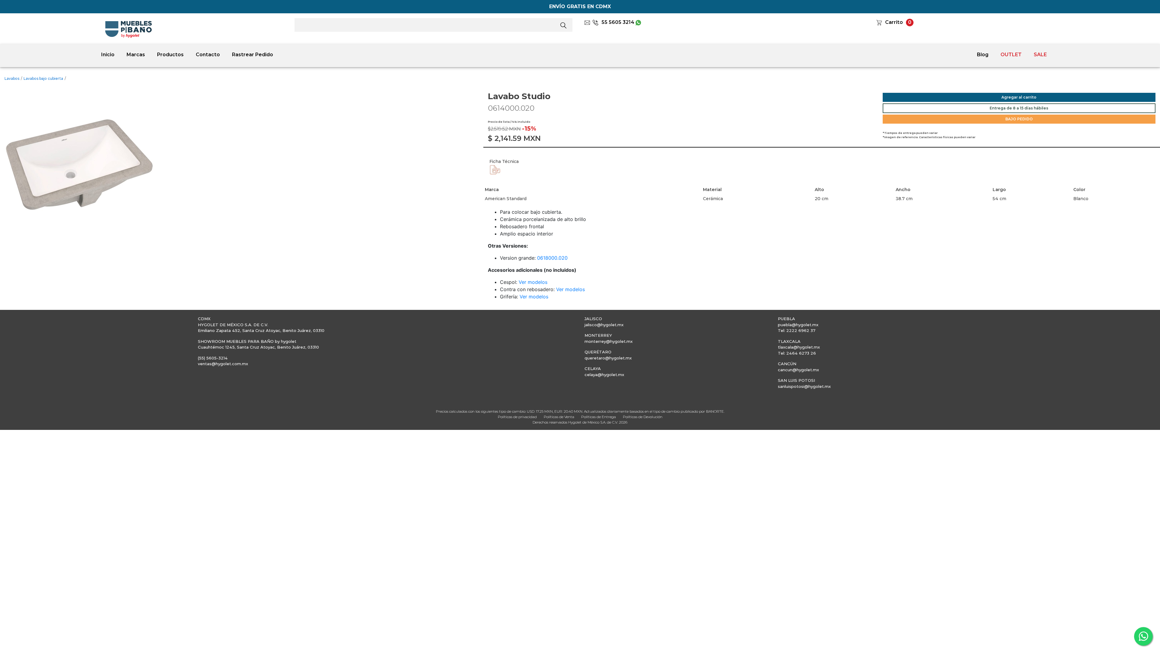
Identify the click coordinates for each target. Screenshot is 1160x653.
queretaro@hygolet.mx (608, 358)
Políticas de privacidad (517, 416)
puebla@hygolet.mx (798, 324)
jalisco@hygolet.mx (604, 324)
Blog (982, 54)
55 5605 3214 (618, 22)
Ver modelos (533, 282)
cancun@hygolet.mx (798, 369)
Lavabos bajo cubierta (43, 78)
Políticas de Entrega (598, 416)
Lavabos (12, 78)
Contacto (208, 54)
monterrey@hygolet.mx (609, 341)
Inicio (107, 54)
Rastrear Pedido (252, 54)
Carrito (894, 22)
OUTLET (1011, 54)
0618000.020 (552, 258)
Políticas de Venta (559, 416)
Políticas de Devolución (642, 416)
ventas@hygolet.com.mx (223, 363)
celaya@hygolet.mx (604, 374)
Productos (170, 54)
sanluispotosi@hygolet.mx (804, 386)
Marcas (136, 54)
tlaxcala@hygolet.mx (799, 347)
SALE (1040, 54)
